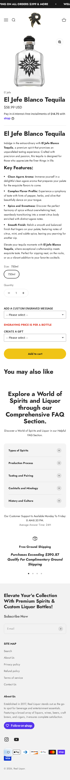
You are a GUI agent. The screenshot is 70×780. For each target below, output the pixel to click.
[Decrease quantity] (9, 293)
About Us (9, 658)
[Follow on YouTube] (16, 739)
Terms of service (13, 678)
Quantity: (9, 285)
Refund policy (12, 671)
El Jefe (7, 92)
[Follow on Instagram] (6, 739)
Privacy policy (12, 664)
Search (8, 651)
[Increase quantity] (23, 293)
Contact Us (10, 684)
